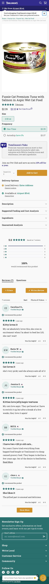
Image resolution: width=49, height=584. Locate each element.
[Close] (44, 13)
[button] (12, 104)
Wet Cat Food (29, 18)
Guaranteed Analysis (12, 225)
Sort (26, 300)
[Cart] (45, 3)
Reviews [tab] (7, 280)
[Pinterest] (8, 572)
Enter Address (26, 185)
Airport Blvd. (23, 193)
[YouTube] (17, 572)
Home (4, 18)
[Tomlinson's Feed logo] (12, 3)
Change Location (10, 188)
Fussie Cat (11, 18)
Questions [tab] (21, 280)
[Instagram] (12, 572)
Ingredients (7, 218)
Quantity (7, 172)
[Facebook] (3, 572)
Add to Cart (32, 173)
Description (7, 204)
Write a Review (39, 291)
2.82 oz (8, 119)
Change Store (9, 196)
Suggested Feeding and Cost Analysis (20, 211)
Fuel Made (17, 581)
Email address (10, 533)
